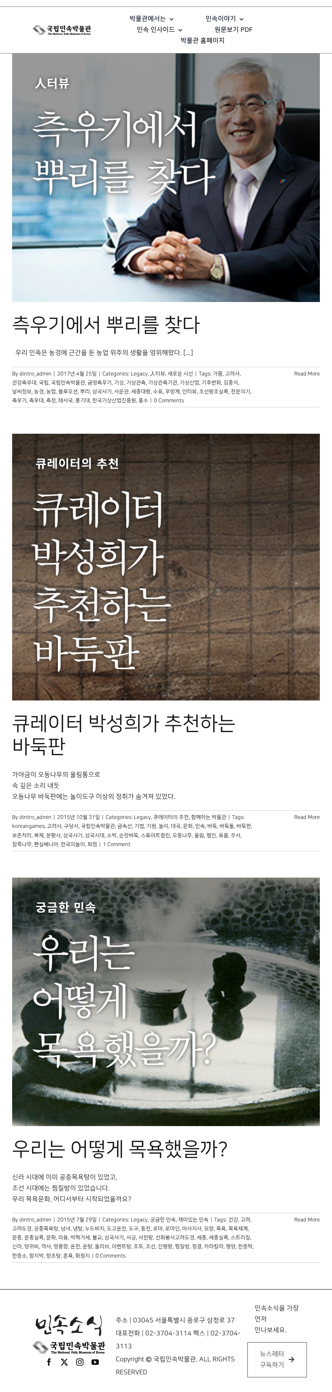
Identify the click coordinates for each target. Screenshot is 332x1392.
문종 (17, 1237)
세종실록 (218, 1237)
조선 (150, 1246)
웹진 (211, 835)
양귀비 (31, 1246)
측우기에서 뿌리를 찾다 (106, 325)
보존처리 (22, 835)
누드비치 (94, 1228)
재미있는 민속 (193, 1220)
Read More (307, 374)
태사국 (65, 400)
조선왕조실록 (213, 391)
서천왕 (145, 1237)
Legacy (139, 374)
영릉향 (60, 1246)
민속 (200, 826)
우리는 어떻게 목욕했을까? (120, 1149)
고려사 (232, 374)
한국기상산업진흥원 (114, 400)
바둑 (212, 826)
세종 (201, 1237)
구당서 (71, 826)
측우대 (36, 400)
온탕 (87, 1246)
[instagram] (79, 1362)
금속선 (124, 826)
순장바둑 (128, 835)
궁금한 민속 (163, 1220)
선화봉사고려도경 (174, 1237)
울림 (199, 835)
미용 (63, 1237)
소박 (112, 835)
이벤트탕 (121, 1246)
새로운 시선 (180, 374)
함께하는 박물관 (208, 817)
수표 (158, 391)
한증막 (245, 1246)
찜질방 (182, 1246)
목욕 (221, 1228)
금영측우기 (99, 382)
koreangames (28, 826)
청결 (197, 1246)
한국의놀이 (73, 844)
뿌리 (85, 391)
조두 (138, 1246)
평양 (231, 1246)
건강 (233, 1220)
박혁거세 (80, 1237)
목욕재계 (238, 1228)
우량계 (172, 391)
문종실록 (34, 1237)
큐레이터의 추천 (171, 817)
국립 (44, 382)
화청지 (82, 1256)
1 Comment (116, 844)
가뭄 (218, 374)
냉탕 (78, 1228)
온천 (75, 1246)
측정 (51, 400)
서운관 (121, 391)
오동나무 (182, 835)
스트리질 (240, 1237)
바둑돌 (226, 826)
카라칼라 (213, 1246)
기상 (119, 382)
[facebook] (49, 1362)
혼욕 (68, 1256)
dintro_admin (35, 374)
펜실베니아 (46, 844)
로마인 (172, 1228)
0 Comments (169, 400)
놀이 (163, 826)
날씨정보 (22, 391)
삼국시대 (94, 835)
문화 (188, 826)
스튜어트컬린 (155, 835)
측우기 (19, 400)
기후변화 (211, 382)
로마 (158, 1228)
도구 (133, 1228)
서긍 (131, 1237)
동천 (146, 1228)
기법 (139, 826)
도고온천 (116, 1228)
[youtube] (95, 1362)
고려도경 (22, 1228)
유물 (223, 835)
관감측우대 (24, 382)
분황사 (53, 835)
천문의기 (240, 391)
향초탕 (53, 1256)
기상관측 (136, 382)
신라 (17, 1246)
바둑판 (243, 826)
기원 (151, 826)
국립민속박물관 (68, 382)
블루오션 (68, 391)
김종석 (230, 382)
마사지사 (192, 1228)
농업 (51, 391)
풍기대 (82, 400)
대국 (176, 826)
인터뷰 (189, 391)
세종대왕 (141, 391)
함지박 (36, 1256)
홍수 (143, 400)
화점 (92, 844)
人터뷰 (157, 374)
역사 (46, 1246)
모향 (209, 1228)
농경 (39, 391)
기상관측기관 (162, 382)
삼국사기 (102, 391)
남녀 (65, 1228)
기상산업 (189, 382)
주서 (235, 835)
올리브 (102, 1246)
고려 (245, 1220)
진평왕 (165, 1246)
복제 (39, 835)
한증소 (19, 1256)
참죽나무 (22, 844)
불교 (97, 1237)
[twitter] (64, 1362)
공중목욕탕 (46, 1228)
